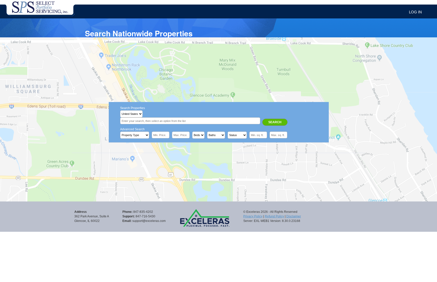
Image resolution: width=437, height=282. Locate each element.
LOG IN (415, 12)
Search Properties (132, 108)
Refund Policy (274, 216)
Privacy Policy (253, 216)
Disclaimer (293, 216)
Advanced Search (132, 129)
